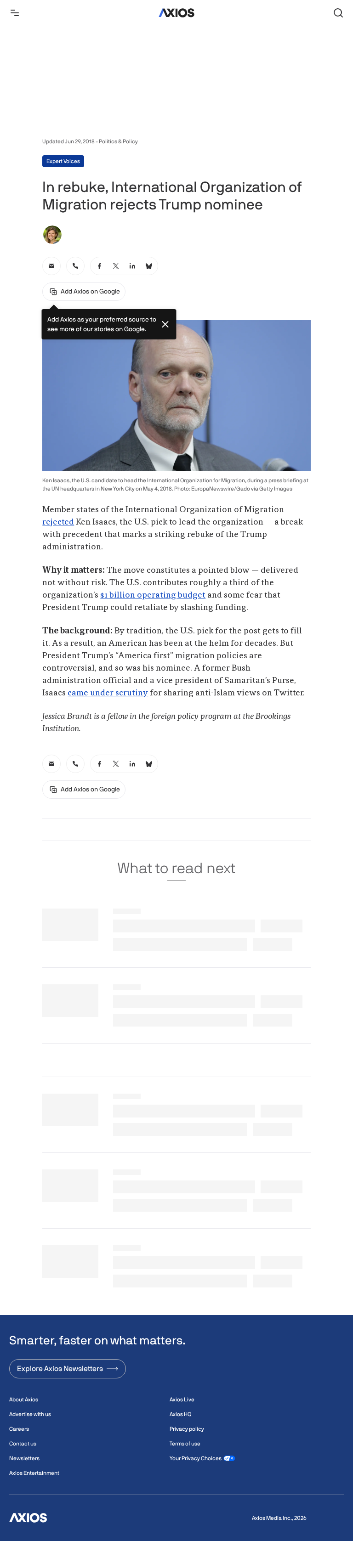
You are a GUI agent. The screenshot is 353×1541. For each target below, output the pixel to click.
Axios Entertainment (34, 1473)
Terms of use (185, 1443)
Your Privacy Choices (196, 1458)
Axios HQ (180, 1414)
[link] (51, 266)
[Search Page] (338, 12)
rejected (58, 522)
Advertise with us (30, 1414)
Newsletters (24, 1458)
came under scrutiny (108, 693)
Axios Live (182, 1399)
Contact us (22, 1443)
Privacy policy (187, 1429)
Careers (19, 1429)
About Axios (23, 1399)
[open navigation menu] (14, 13)
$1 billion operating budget (152, 595)
